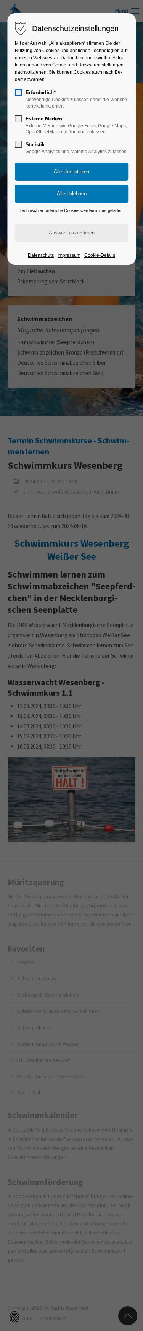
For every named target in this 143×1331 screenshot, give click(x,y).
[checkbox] (18, 92)
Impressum (69, 255)
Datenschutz (41, 255)
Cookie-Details (99, 255)
